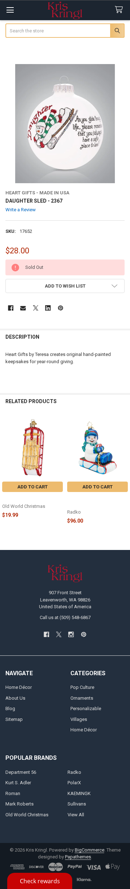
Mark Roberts (19, 804)
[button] (65, 286)
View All (76, 814)
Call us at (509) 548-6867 (65, 617)
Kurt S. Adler (18, 782)
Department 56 (20, 772)
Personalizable (85, 708)
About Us (15, 698)
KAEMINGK (79, 793)
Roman (12, 793)
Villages (78, 719)
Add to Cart (32, 486)
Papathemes (78, 856)
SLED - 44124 (16, 498)
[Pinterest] (60, 308)
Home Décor (18, 687)
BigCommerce (89, 850)
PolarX (74, 782)
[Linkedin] (48, 308)
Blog (10, 708)
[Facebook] (10, 308)
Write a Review (20, 209)
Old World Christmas (26, 814)
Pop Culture (82, 687)
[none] (65, 123)
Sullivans (77, 804)
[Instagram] (71, 634)
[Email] (23, 308)
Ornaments (81, 698)
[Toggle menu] (10, 10)
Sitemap (14, 719)
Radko (74, 772)
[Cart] (120, 10)
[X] (35, 308)
